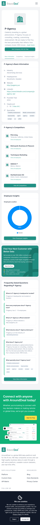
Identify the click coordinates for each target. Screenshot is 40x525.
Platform (5, 474)
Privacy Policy (17, 514)
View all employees (15, 139)
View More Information (20, 379)
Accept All (25, 519)
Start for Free (9, 266)
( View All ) (16, 106)
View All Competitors (20, 185)
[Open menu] (36, 3)
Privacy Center (32, 481)
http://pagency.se (13, 85)
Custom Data (6, 478)
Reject (14, 519)
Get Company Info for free (20, 49)
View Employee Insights (20, 238)
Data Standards (32, 478)
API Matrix (5, 481)
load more (30, 45)
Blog (28, 474)
